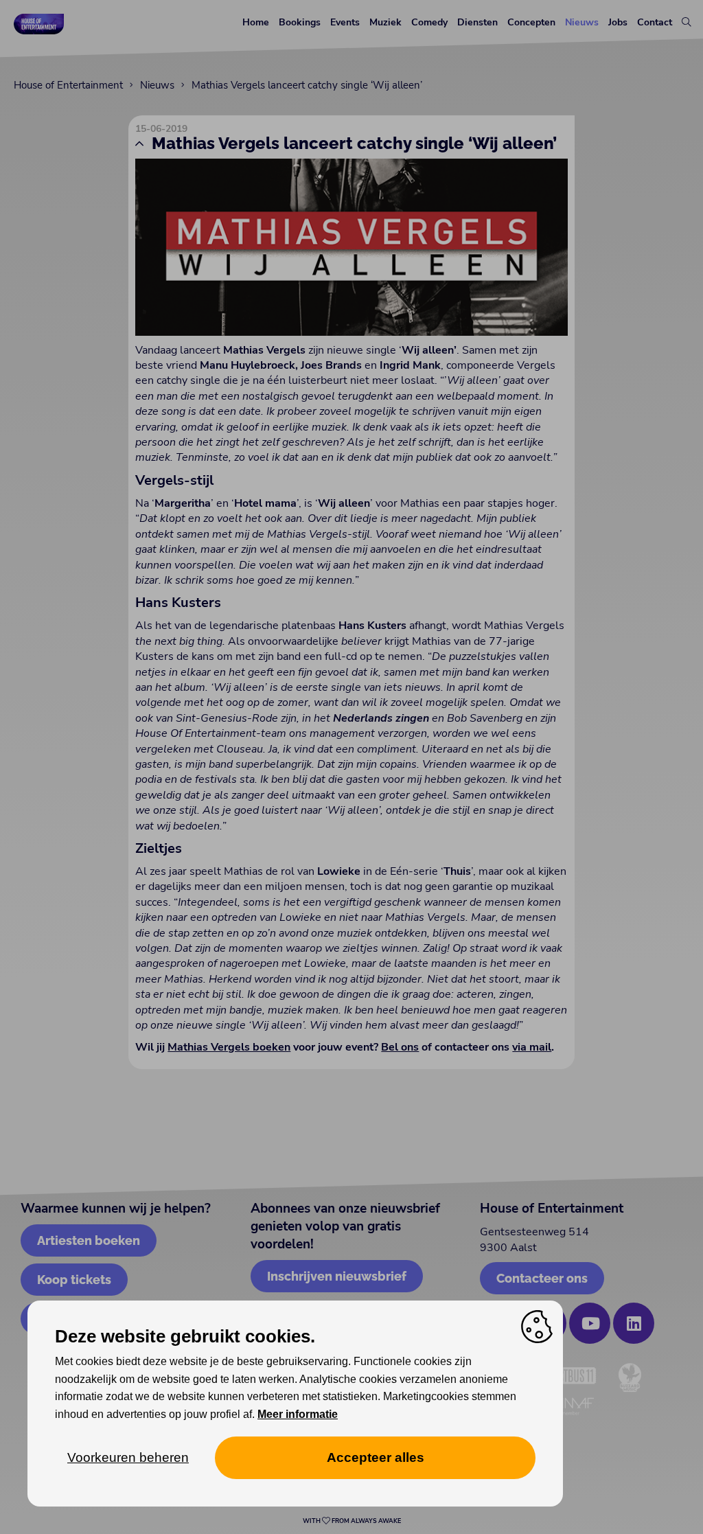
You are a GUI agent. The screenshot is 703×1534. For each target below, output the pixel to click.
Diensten (477, 22)
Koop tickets (74, 1279)
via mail (531, 1047)
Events (345, 22)
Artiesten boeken (88, 1240)
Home (255, 22)
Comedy (429, 22)
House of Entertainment (68, 85)
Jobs (617, 22)
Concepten (531, 22)
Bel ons (400, 1047)
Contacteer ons (542, 1278)
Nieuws (582, 22)
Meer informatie (297, 1414)
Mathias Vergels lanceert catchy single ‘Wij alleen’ (307, 85)
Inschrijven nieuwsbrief (336, 1276)
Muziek (385, 22)
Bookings (300, 22)
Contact (654, 22)
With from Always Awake (352, 1521)
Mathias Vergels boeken (229, 1047)
